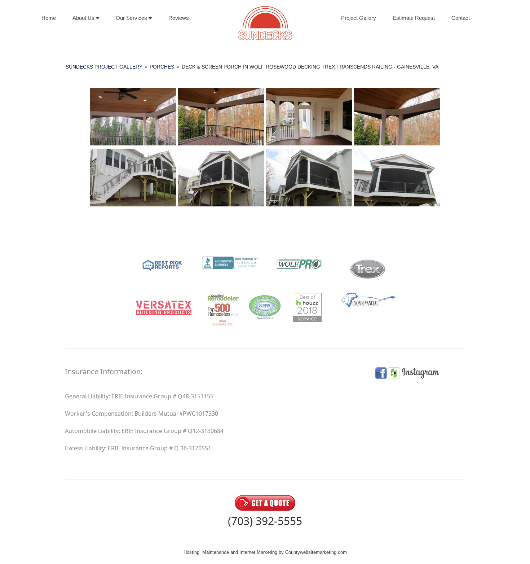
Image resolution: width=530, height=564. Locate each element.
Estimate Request (414, 18)
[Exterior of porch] (221, 177)
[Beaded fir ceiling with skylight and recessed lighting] (133, 116)
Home (48, 18)
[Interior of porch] (221, 116)
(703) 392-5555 (265, 520)
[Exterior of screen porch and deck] (133, 177)
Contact (460, 18)
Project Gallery (358, 18)
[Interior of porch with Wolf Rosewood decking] (309, 116)
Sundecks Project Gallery (104, 67)
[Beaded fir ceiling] (397, 116)
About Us (84, 18)
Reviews (178, 18)
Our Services (132, 18)
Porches (162, 67)
